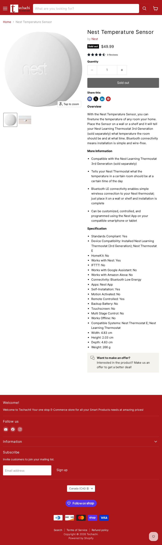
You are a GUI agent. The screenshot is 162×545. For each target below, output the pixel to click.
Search (58, 530)
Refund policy (100, 530)
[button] (10, 120)
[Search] (144, 8)
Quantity (92, 61)
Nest (94, 39)
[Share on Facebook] (89, 99)
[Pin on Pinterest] (108, 99)
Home (7, 22)
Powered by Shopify (81, 538)
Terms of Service (77, 530)
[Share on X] (95, 99)
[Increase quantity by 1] (122, 70)
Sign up (62, 470)
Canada (79, 488)
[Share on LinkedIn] (102, 99)
